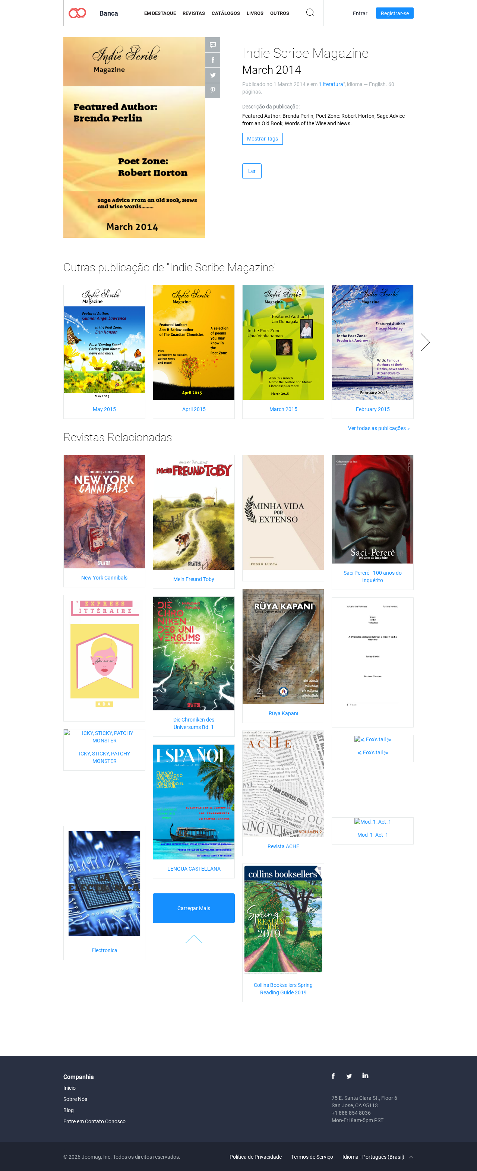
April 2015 (194, 409)
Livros (255, 13)
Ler (252, 170)
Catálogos (226, 13)
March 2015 (283, 409)
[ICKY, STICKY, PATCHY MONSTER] (104, 735)
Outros (279, 13)
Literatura (331, 84)
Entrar (360, 13)
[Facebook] (333, 1076)
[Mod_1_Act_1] (372, 821)
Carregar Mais (193, 908)
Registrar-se (395, 13)
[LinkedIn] (365, 1076)
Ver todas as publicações (377, 428)
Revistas (194, 13)
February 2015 (373, 409)
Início (69, 1087)
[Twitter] (349, 1076)
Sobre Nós (75, 1098)
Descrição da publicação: (271, 106)
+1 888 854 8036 (351, 1112)
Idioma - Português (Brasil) (373, 1156)
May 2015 (104, 409)
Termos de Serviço (312, 1156)
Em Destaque (160, 13)
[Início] (77, 12)
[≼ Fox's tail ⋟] (372, 738)
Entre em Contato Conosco (94, 1121)
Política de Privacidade (256, 1156)
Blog (68, 1110)
